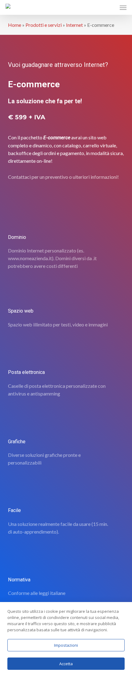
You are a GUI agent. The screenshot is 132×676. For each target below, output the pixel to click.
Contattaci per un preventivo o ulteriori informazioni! (63, 177)
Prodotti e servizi (43, 25)
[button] (123, 7)
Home (14, 25)
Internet (74, 25)
